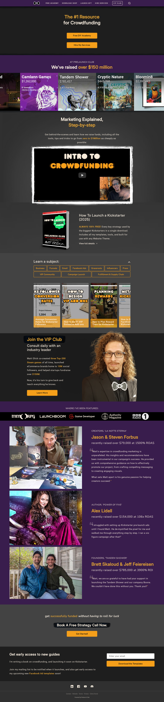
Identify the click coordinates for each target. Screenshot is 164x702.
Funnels (53, 268)
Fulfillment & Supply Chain (111, 274)
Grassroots (96, 268)
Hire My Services (82, 45)
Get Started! (82, 633)
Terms (81, 694)
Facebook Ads (79, 268)
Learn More (42, 392)
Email (65, 268)
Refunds (75, 694)
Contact (68, 694)
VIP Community (47, 274)
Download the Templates (131, 663)
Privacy (86, 694)
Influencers (112, 268)
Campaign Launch (76, 274)
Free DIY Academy (82, 35)
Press (125, 268)
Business (40, 268)
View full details (87, 243)
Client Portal (94, 694)
